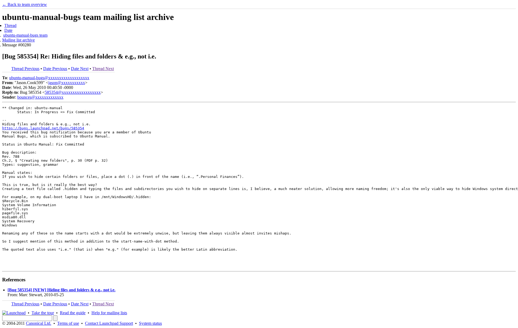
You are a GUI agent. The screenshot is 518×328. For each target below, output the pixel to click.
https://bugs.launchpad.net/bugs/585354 (43, 128)
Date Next (79, 68)
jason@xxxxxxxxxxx (66, 82)
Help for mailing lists (109, 312)
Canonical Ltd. (38, 323)
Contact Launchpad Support (109, 323)
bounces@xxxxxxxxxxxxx (40, 97)
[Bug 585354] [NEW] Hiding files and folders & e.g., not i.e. (61, 290)
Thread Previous (25, 68)
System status (150, 323)
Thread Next (103, 68)
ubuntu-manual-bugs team (25, 35)
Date (8, 30)
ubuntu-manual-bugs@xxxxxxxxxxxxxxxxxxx (49, 77)
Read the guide (73, 312)
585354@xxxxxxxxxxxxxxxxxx (73, 92)
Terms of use (68, 323)
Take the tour (43, 312)
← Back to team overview (24, 4)
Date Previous (55, 68)
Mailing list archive (18, 40)
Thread (10, 25)
